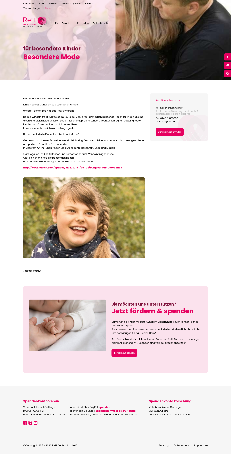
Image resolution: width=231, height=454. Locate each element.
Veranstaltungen (32, 8)
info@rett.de (168, 121)
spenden (104, 407)
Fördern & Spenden (71, 4)
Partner (53, 4)
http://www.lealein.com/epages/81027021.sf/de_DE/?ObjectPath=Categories (72, 167)
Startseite (28, 4)
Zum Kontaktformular (169, 131)
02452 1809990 (169, 118)
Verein (41, 4)
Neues (48, 8)
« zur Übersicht (32, 271)
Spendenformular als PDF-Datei (116, 410)
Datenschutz (181, 445)
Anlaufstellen (101, 23)
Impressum (201, 445)
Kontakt (89, 4)
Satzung (164, 445)
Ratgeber (83, 23)
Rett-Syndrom (64, 23)
